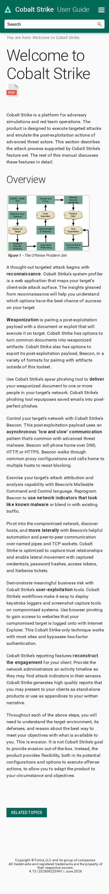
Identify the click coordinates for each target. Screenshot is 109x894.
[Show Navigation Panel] (101, 10)
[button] (99, 24)
